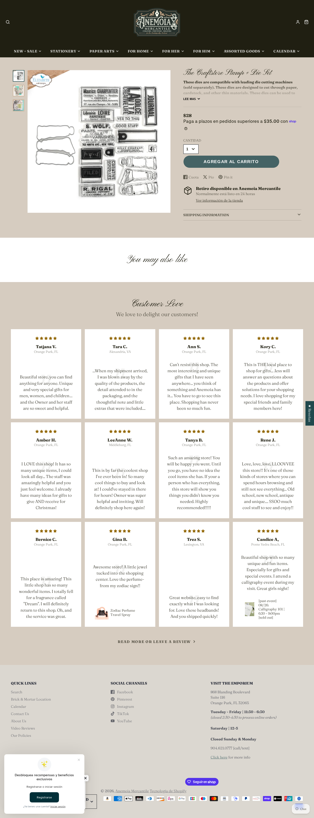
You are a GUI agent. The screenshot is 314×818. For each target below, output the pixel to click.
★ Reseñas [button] (310, 413)
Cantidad (192, 140)
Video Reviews (23, 728)
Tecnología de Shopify (168, 791)
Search (16, 692)
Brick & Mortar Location (31, 699)
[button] (85, 778)
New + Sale (25, 51)
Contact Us (20, 713)
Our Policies (21, 735)
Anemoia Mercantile (132, 791)
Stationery (63, 51)
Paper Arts (102, 51)
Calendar (284, 51)
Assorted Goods (242, 51)
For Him (202, 51)
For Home (138, 51)
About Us (18, 721)
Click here (219, 757)
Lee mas (189, 99)
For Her (171, 51)
